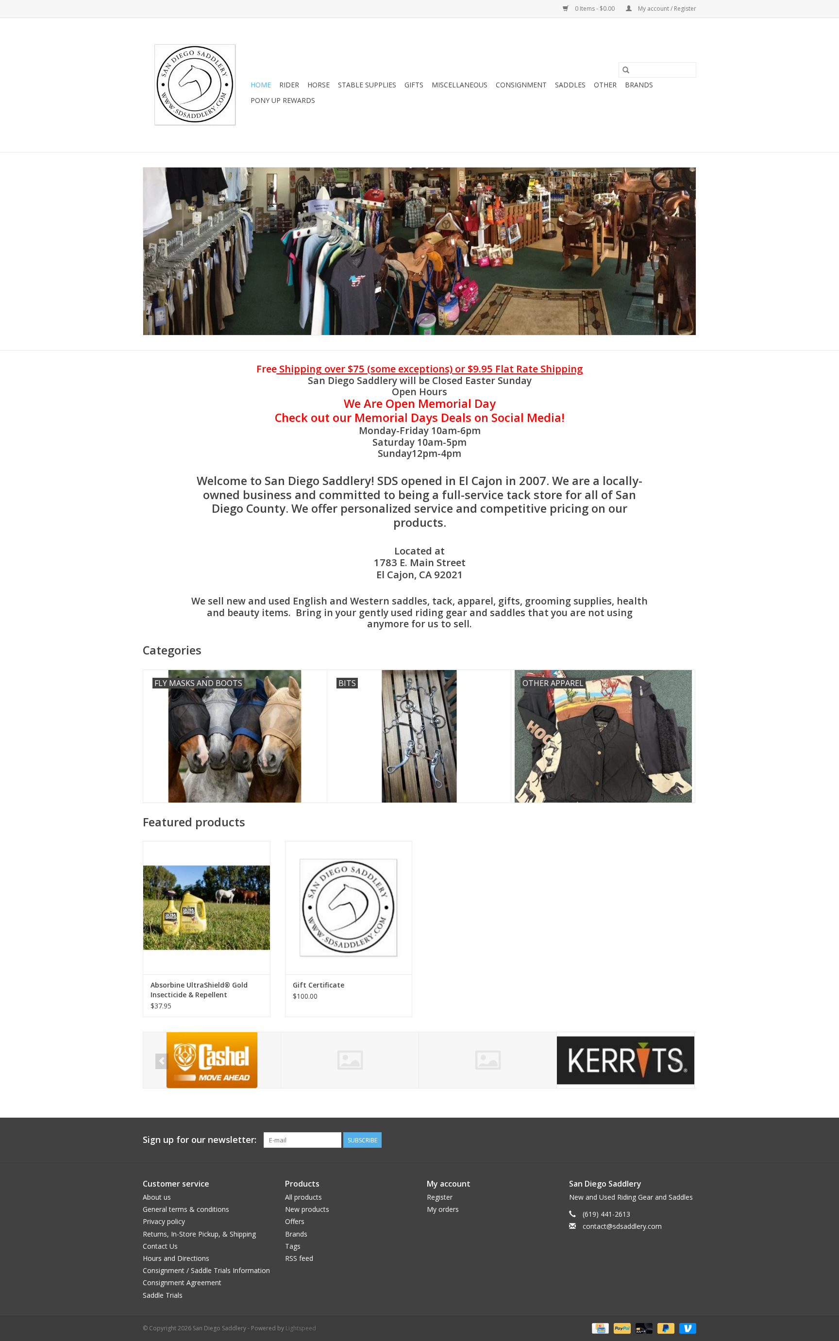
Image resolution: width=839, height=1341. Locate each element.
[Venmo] (686, 1328)
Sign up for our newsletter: (199, 1140)
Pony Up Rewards (283, 100)
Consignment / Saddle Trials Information (206, 1270)
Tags (293, 1246)
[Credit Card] (599, 1328)
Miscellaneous (459, 84)
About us (157, 1197)
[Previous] (161, 1061)
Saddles (570, 84)
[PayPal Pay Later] (665, 1328)
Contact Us (160, 1246)
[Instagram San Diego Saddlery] (688, 1140)
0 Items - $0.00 (594, 8)
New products (307, 1209)
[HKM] (212, 1060)
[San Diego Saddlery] (195, 85)
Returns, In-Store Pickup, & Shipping (199, 1234)
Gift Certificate (318, 984)
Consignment (521, 84)
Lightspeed (300, 1328)
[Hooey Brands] (350, 1060)
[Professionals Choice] (625, 1060)
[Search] (626, 70)
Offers (294, 1221)
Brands (639, 84)
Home (261, 84)
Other (605, 84)
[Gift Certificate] (349, 907)
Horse (318, 84)
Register (440, 1197)
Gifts (413, 84)
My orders (443, 1209)
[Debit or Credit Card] (643, 1328)
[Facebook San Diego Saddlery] (671, 1140)
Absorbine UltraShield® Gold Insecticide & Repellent (199, 989)
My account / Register (666, 8)
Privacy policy (164, 1221)
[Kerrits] (487, 1060)
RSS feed (299, 1258)
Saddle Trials (163, 1295)
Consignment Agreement (182, 1282)
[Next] (677, 1061)
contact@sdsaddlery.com (622, 1226)
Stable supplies (367, 84)
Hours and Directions (176, 1258)
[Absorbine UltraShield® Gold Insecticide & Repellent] (206, 907)
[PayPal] (621, 1328)
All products (303, 1197)
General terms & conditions (186, 1209)
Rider (289, 84)
